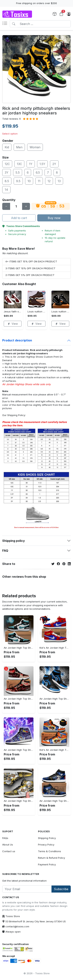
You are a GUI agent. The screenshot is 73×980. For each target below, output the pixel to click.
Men (19, 147)
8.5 (7, 181)
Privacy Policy (46, 844)
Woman (35, 147)
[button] (6, 23)
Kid (7, 147)
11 (39, 181)
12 (49, 181)
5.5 (18, 172)
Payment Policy (47, 864)
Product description (17, 340)
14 (6, 189)
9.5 (18, 181)
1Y (30, 164)
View (15, 323)
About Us (7, 844)
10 (29, 181)
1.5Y (42, 164)
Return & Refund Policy (51, 857)
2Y (54, 164)
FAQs (5, 838)
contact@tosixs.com (17, 926)
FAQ (5, 550)
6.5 (38, 172)
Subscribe (61, 889)
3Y (6, 172)
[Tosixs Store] (17, 14)
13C (19, 164)
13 (59, 181)
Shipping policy (13, 541)
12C (7, 164)
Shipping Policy (16, 415)
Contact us (8, 851)
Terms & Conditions (49, 851)
